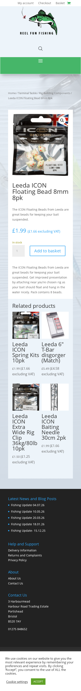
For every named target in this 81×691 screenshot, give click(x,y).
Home (12, 93)
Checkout (44, 3)
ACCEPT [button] (38, 681)
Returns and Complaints (25, 555)
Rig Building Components (54, 93)
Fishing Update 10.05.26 (27, 511)
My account (26, 3)
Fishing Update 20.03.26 (27, 518)
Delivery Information (22, 550)
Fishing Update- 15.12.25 (28, 531)
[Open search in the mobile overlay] (40, 48)
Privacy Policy (17, 560)
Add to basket (47, 251)
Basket (60, 3)
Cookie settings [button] (17, 682)
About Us (14, 578)
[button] (62, 120)
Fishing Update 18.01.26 (27, 524)
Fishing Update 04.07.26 (27, 505)
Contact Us (15, 583)
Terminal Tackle (27, 93)
